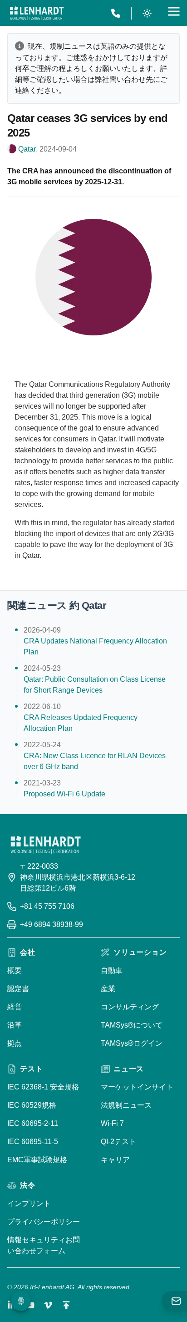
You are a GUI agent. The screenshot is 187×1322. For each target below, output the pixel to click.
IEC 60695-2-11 (32, 1123)
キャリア (115, 1160)
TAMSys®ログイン (131, 1043)
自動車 (112, 970)
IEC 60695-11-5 (32, 1141)
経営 (14, 1007)
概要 (14, 970)
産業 (108, 989)
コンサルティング (130, 1007)
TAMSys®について (131, 1025)
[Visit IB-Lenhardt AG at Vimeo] (48, 1305)
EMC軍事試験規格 (37, 1160)
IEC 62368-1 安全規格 (43, 1087)
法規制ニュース (126, 1105)
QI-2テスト (118, 1141)
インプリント (29, 1203)
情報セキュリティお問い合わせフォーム (43, 1245)
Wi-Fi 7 (112, 1123)
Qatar (27, 149)
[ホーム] (36, 13)
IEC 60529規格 (31, 1105)
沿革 (14, 1025)
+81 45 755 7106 (47, 906)
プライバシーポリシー (43, 1222)
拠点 (14, 1043)
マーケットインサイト (137, 1087)
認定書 (18, 989)
